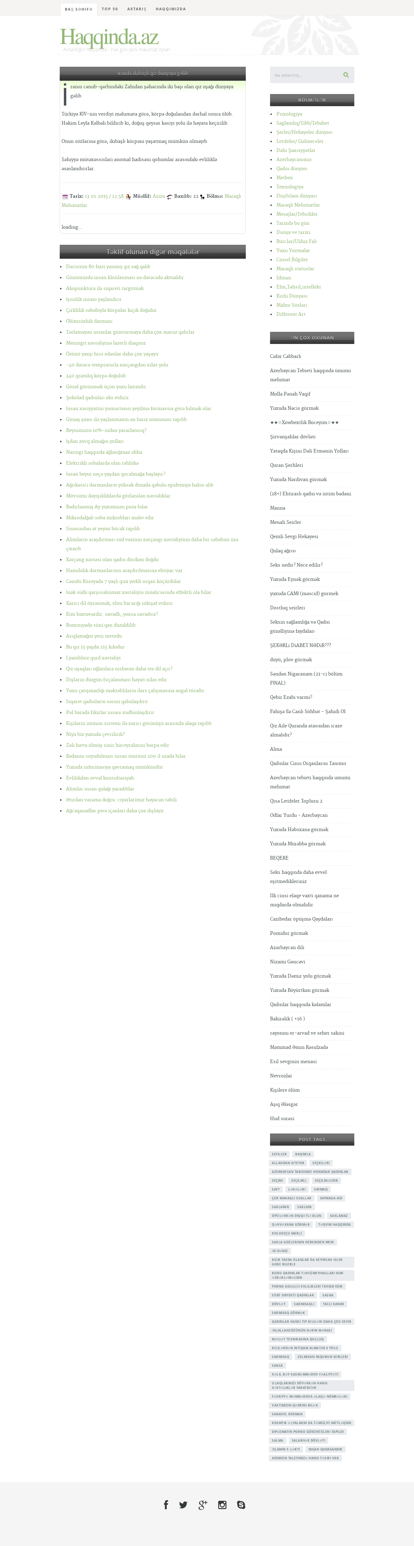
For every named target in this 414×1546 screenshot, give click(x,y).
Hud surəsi (282, 1119)
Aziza (159, 196)
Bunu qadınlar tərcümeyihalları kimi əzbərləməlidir (307, 1275)
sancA (277, 1365)
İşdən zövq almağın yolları (95, 441)
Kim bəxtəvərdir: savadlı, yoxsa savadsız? (112, 614)
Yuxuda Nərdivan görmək (298, 480)
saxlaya (304, 1207)
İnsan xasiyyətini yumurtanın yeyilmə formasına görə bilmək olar (138, 409)
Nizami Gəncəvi (287, 962)
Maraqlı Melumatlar (298, 205)
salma (277, 1440)
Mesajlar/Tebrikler (297, 214)
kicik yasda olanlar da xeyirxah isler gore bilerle (307, 1262)
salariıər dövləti (309, 1440)
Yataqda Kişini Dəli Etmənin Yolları (309, 451)
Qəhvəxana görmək (291, 1224)
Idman (283, 278)
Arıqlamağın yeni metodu (94, 636)
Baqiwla (303, 1154)
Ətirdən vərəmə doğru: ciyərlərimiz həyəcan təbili (121, 800)
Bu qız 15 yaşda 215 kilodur (95, 647)
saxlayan (280, 1207)
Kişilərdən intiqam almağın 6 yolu (305, 1348)
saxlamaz (339, 1216)
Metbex (284, 178)
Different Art (290, 314)
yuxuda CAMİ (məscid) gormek (304, 594)
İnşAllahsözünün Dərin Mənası (302, 1330)
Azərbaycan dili (287, 948)
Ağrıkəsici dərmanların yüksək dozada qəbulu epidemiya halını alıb (139, 485)
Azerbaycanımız (294, 160)
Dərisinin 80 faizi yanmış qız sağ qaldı (108, 267)
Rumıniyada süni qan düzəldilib (100, 625)
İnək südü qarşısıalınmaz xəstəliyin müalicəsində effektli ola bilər (138, 592)
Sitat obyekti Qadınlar (293, 1295)
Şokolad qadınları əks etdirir (97, 398)
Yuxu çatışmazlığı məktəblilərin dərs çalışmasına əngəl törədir (135, 691)
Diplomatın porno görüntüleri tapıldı (308, 1432)
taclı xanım (333, 1304)
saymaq (321, 1189)
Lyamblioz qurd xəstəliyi (93, 658)
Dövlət (278, 1304)
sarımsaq (280, 1357)
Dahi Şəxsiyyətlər (296, 150)
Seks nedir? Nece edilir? (296, 565)
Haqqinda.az (109, 35)
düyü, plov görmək (291, 660)
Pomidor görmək (289, 933)
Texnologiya (289, 187)
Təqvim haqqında (334, 1224)
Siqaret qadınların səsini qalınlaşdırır (107, 702)
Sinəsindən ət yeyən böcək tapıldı (103, 529)
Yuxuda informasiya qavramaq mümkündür (114, 767)
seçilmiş (298, 1180)
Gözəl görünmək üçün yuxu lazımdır (106, 387)
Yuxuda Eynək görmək (295, 579)
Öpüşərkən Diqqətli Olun (297, 1216)
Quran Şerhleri (286, 465)
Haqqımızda (171, 9)
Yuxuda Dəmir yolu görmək (300, 976)
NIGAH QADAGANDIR (325, 1449)
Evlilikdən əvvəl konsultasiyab (100, 778)
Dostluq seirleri (287, 608)
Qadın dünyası (291, 169)
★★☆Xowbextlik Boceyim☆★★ (304, 423)
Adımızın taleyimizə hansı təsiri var (305, 1458)
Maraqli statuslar (295, 269)
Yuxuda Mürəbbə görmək (298, 844)
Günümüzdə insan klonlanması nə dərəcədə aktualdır (125, 278)
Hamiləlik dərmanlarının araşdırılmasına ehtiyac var (124, 571)
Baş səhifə (79, 9)
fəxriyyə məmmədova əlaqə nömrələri (309, 1396)
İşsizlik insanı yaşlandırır (94, 299)
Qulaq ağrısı (283, 551)
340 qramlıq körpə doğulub (96, 376)
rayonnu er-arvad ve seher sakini (307, 1033)
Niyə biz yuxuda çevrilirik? (95, 734)
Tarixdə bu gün (292, 223)
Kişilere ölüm (285, 1090)
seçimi (277, 1180)
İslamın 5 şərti (286, 1449)
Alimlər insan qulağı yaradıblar (100, 789)
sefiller (279, 1154)
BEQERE (279, 858)
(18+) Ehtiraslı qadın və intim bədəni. (311, 494)
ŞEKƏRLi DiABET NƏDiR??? (300, 645)
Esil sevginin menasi (293, 1062)
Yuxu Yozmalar (293, 251)
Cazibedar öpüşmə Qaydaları (301, 919)
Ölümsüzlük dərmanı (89, 321)
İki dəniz (280, 1251)
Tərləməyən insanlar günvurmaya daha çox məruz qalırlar (130, 332)
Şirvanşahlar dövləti (293, 437)
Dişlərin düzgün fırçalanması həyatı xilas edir (116, 680)
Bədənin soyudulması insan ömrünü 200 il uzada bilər (126, 756)
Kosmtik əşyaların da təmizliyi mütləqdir (311, 1423)
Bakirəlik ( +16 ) (287, 1019)
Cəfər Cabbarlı (285, 356)
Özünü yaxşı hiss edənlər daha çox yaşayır (112, 354)
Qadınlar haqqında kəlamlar (300, 1005)
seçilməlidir (326, 1180)
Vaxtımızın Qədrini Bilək (295, 1405)
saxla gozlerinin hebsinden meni (303, 1242)
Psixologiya (289, 114)
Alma (276, 749)
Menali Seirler (285, 522)
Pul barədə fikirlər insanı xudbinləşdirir (110, 713)
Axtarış (137, 9)
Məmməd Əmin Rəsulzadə (299, 1047)
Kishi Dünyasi (291, 296)
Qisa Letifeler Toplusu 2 (296, 801)
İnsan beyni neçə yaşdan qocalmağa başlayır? (115, 474)
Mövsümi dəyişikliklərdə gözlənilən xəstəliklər (118, 496)
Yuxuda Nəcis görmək (294, 408)
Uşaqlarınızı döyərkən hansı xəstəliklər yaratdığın (300, 1385)
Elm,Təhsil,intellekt (298, 287)
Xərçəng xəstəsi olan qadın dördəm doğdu (112, 560)
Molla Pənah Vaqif (290, 394)
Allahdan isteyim (288, 1163)
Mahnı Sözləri (291, 305)
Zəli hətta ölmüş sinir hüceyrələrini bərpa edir (117, 745)
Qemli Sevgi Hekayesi (294, 537)
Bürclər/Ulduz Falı (296, 241)
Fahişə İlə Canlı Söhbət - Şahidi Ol (308, 712)
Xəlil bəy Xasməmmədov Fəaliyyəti (305, 1374)
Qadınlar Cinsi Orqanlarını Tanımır (308, 763)
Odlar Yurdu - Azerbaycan (299, 815)
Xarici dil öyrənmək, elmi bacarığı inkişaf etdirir (119, 603)
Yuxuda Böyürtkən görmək (299, 990)
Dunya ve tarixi (293, 232)
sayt (276, 1189)
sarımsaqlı (304, 1304)
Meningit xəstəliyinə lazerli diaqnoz (106, 343)
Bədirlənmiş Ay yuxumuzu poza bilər (107, 507)
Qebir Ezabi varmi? (291, 697)
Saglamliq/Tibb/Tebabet (302, 123)
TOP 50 (110, 9)
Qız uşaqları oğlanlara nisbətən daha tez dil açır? (119, 669)
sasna (328, 1295)
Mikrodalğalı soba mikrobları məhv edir (110, 518)
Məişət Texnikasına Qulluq (298, 1339)
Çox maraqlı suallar (292, 1198)
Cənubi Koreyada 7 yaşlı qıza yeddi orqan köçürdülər (123, 581)
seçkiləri (321, 1163)
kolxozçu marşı (287, 1233)
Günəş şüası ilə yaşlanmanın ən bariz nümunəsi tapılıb (126, 420)
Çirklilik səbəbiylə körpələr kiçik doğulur (111, 310)
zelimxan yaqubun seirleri (323, 1357)
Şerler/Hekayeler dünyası (304, 132)
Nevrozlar (281, 1076)
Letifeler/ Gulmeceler (300, 141)
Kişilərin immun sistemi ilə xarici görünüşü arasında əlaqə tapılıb (139, 723)
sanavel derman (287, 1414)
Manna (277, 508)
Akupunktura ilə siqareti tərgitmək (105, 288)
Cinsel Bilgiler (292, 260)
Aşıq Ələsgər (284, 1104)
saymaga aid (331, 1198)
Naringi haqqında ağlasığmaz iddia (104, 452)
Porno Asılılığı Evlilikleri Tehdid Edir (307, 1286)
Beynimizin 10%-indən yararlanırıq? (106, 430)
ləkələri (296, 1189)
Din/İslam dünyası (296, 196)
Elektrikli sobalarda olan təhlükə (102, 463)
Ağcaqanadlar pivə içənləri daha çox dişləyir (115, 811)
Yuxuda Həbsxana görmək (299, 830)
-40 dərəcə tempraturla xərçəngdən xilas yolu (117, 365)
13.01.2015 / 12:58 (104, 196)
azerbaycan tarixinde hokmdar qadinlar (310, 1172)
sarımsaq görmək (288, 1313)
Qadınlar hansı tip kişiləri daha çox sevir (311, 1321)
